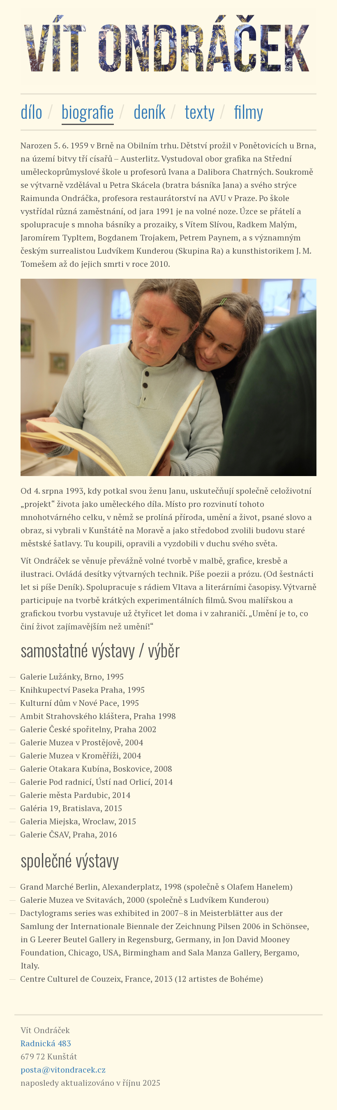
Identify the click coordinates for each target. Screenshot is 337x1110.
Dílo (31, 111)
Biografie (88, 111)
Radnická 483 (46, 1043)
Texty (200, 111)
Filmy (248, 111)
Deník (149, 111)
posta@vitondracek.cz (63, 1069)
